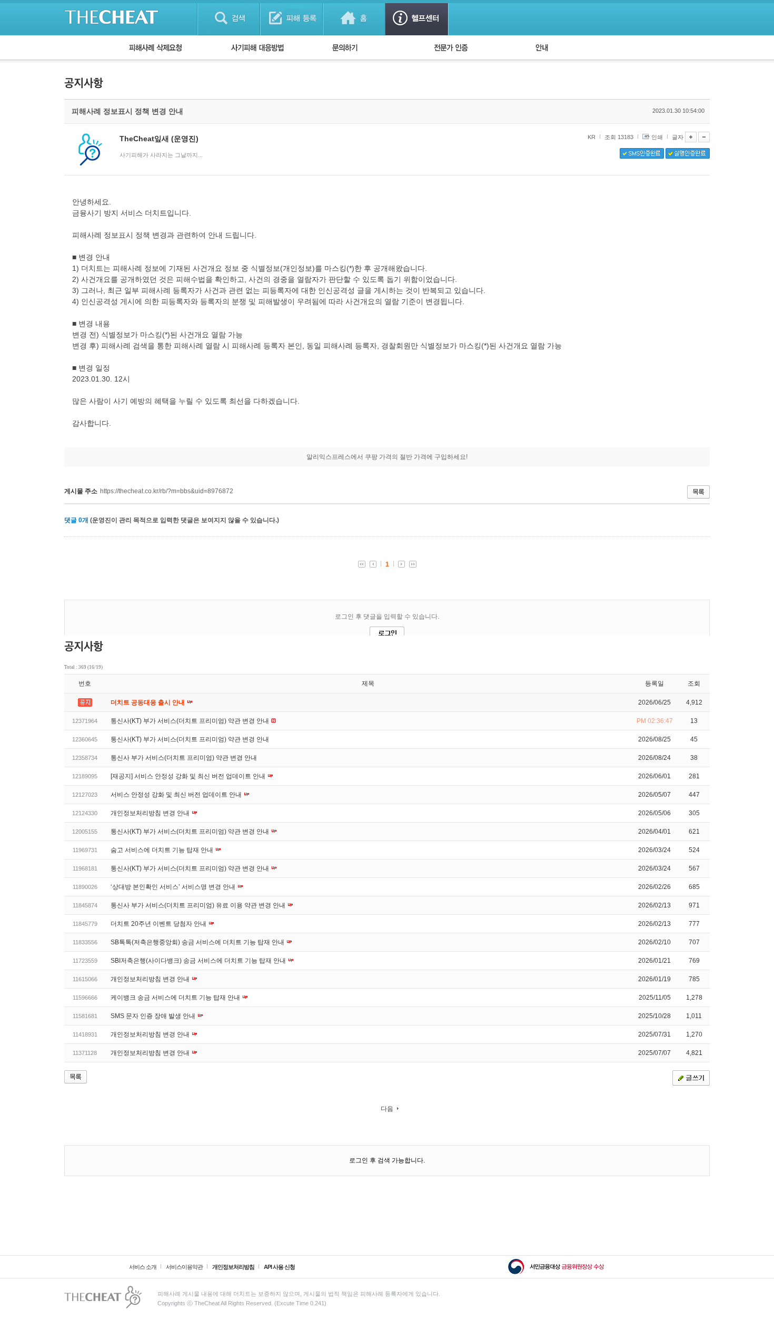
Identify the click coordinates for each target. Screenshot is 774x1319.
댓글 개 (76, 520)
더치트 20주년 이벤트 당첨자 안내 (159, 923)
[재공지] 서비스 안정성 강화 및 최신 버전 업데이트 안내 (189, 776)
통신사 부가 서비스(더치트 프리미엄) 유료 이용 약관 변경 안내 (199, 905)
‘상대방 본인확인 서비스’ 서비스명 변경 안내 (174, 887)
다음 (387, 1108)
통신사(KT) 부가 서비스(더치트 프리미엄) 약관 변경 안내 (191, 721)
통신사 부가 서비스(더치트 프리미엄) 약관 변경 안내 (184, 757)
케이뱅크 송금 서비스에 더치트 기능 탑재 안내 (176, 997)
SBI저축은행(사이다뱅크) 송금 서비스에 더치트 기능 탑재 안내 (199, 960)
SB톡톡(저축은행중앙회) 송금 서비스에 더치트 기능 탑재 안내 (198, 942)
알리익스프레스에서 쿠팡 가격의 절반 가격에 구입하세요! (387, 457)
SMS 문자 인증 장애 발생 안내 (154, 1016)
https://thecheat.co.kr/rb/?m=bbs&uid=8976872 (166, 491)
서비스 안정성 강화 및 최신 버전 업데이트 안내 (177, 794)
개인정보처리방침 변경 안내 (151, 813)
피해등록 (291, 17)
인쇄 (657, 137)
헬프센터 (416, 17)
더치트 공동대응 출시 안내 (148, 702)
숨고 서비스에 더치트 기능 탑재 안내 (163, 850)
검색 (228, 17)
